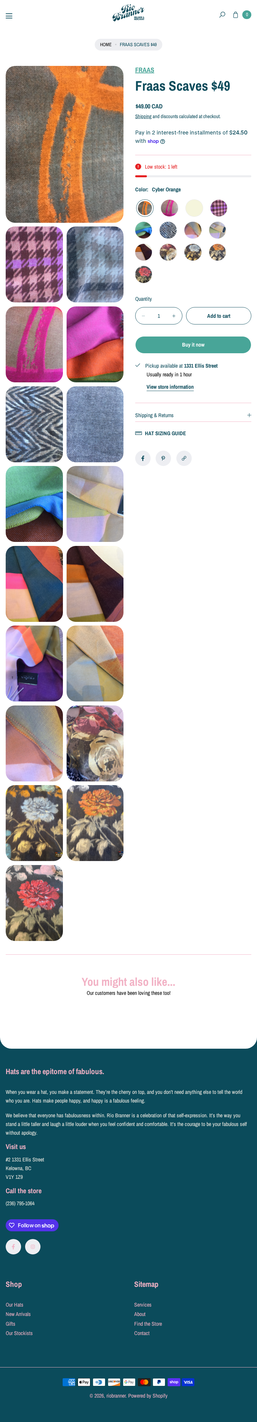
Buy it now (193, 344)
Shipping (143, 116)
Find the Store (148, 1323)
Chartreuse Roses (168, 252)
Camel (192, 230)
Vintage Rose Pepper (217, 252)
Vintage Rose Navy (192, 252)
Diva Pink (169, 208)
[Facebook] (13, 1246)
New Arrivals (18, 1314)
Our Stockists (19, 1333)
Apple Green (143, 230)
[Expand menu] (9, 16)
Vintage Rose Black (143, 274)
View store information (170, 386)
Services (143, 1304)
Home (106, 44)
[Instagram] (32, 1246)
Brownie (168, 230)
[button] (222, 14)
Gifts (10, 1323)
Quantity (143, 298)
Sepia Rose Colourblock (143, 252)
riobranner (115, 1395)
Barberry (219, 208)
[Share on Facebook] (143, 458)
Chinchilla (217, 230)
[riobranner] (128, 12)
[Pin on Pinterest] (163, 458)
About (140, 1314)
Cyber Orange (145, 208)
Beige (194, 208)
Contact (142, 1333)
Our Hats (14, 1304)
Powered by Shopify (148, 1395)
